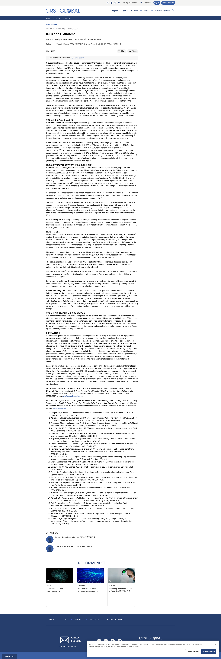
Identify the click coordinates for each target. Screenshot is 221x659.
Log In (156, 3)
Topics (115, 11)
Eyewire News (161, 11)
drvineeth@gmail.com (72, 396)
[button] (52, 532)
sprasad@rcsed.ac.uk (62, 408)
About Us (94, 620)
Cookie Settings (193, 652)
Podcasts (135, 11)
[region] (153, 649)
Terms (65, 620)
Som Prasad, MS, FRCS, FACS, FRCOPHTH (73, 546)
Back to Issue (51, 24)
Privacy (50, 620)
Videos (147, 11)
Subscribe (147, 3)
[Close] (215, 644)
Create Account (168, 3)
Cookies (79, 620)
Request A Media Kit (116, 620)
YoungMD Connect (130, 3)
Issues (125, 11)
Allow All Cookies (209, 652)
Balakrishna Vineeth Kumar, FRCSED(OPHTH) (75, 537)
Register (9, 656)
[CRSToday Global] (63, 11)
